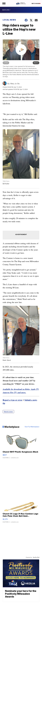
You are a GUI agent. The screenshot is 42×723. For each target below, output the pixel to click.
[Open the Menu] (4, 3)
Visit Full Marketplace (32, 427)
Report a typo (8, 411)
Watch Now (35, 3)
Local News (9, 20)
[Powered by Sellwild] (36, 557)
